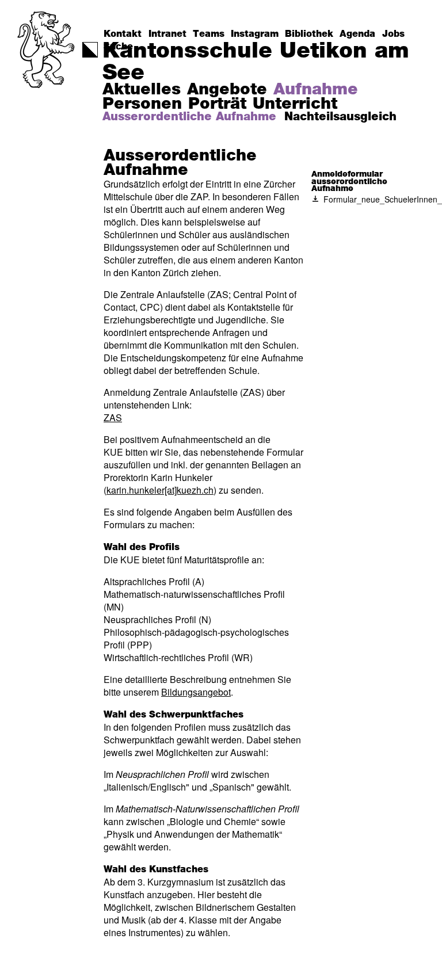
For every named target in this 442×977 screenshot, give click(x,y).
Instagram (255, 34)
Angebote (227, 90)
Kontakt (123, 34)
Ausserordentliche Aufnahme (189, 117)
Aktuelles (141, 90)
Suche (118, 46)
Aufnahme (315, 90)
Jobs (393, 34)
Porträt (217, 104)
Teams (208, 34)
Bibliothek (309, 34)
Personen (142, 104)
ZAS (113, 417)
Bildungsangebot (196, 692)
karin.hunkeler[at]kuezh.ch (160, 490)
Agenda (357, 34)
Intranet (167, 34)
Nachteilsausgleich (340, 117)
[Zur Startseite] (47, 72)
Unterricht (295, 104)
